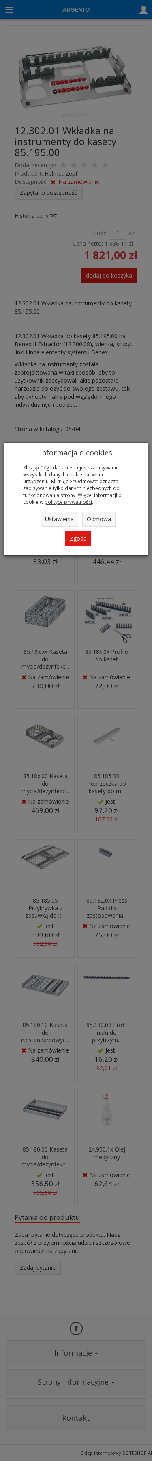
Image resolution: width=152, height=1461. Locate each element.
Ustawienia (59, 519)
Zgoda (78, 538)
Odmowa (99, 519)
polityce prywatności (68, 502)
